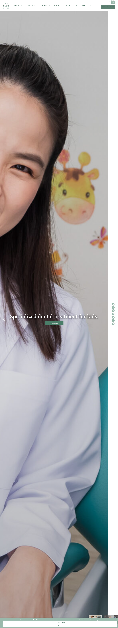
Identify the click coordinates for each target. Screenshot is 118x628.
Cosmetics (44, 5)
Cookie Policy (94, 620)
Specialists (30, 5)
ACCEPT (60, 625)
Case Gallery (70, 5)
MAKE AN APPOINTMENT (108, 7)
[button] (104, 319)
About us (16, 5)
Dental (57, 5)
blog (83, 5)
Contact (92, 5)
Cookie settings (60, 622)
